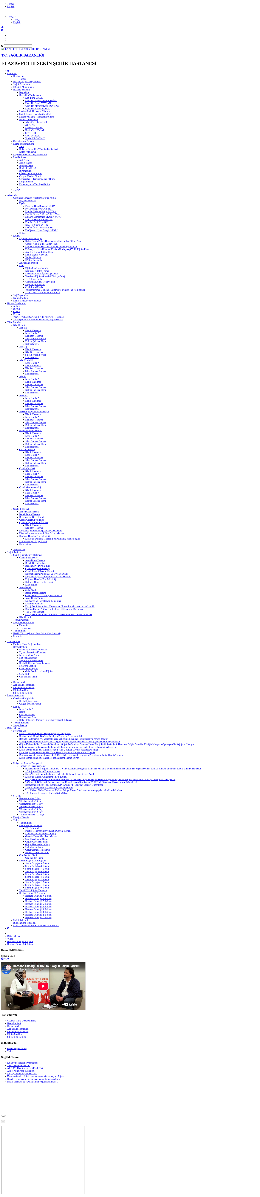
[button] (11, 16)
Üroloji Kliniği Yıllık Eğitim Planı (41, 244)
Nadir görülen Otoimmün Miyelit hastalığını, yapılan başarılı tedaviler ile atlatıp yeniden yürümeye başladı (69, 741)
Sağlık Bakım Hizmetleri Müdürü (35, 114)
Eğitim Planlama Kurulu (36, 268)
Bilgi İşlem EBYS (28, 168)
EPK (21, 265)
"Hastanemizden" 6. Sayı (31, 801)
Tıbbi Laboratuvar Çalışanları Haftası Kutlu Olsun (49, 787)
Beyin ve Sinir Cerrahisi (30, 430)
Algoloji (23, 376)
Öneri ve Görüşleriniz (23, 698)
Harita (22, 712)
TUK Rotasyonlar (33, 279)
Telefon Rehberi (21, 722)
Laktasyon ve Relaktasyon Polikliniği (43, 601)
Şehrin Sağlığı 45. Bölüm (37, 874)
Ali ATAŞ (30, 125)
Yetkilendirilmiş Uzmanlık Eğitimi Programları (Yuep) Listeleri (55, 290)
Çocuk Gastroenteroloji (30, 487)
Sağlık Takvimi (20, 920)
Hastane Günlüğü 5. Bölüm (38, 906)
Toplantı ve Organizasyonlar (32, 766)
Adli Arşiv (24, 160)
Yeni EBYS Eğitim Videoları (33, 890)
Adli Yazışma (25, 162)
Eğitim (16, 235)
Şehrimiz (17, 636)
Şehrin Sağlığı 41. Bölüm (37, 885)
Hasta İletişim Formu (29, 701)
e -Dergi (17, 795)
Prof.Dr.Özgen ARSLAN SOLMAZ (42, 214)
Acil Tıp (23, 327)
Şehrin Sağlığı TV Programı (32, 860)
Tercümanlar (25, 628)
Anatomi (23, 395)
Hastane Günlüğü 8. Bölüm (38, 898)
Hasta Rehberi (20, 647)
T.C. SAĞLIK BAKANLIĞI (22, 55)
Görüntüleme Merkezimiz (37, 849)
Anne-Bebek (19, 549)
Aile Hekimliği (26, 360)
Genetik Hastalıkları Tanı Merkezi (41, 836)
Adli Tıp (23, 346)
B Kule (16, 308)
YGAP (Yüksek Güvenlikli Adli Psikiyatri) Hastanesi (38, 317)
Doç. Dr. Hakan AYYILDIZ (39, 219)
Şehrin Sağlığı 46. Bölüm (37, 871)
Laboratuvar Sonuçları (23, 687)
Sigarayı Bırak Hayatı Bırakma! (22, 1073)
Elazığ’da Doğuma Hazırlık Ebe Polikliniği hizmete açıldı (52, 538)
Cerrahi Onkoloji (27, 449)
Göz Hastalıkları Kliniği (36, 839)
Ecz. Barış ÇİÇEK (34, 97)
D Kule (16, 314)
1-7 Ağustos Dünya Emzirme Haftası (42, 771)
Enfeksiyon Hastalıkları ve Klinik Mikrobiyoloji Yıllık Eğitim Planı (57, 249)
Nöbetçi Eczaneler (28, 657)
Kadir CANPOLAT (34, 130)
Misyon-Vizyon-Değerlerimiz (27, 81)
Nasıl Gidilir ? (32, 333)
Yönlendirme (13, 641)
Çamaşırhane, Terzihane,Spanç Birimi (37, 179)
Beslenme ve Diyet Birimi (31, 517)
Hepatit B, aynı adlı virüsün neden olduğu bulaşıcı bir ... (33, 1079)
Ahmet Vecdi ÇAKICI (36, 122)
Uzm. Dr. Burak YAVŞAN (38, 103)
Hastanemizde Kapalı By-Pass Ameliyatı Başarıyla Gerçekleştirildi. (51, 736)
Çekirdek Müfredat (34, 287)
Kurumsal (12, 73)
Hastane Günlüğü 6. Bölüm (38, 904)
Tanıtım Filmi (19, 630)
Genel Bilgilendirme (16, 1048)
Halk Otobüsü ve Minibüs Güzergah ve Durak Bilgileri (45, 720)
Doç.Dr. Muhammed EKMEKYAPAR (43, 217)
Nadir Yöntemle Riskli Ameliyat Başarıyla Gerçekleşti (45, 733)
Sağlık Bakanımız (21, 84)
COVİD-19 (24, 674)
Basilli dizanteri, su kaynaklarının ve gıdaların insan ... (33, 1081)
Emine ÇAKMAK (34, 127)
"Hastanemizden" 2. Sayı (31, 812)
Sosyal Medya (20, 725)
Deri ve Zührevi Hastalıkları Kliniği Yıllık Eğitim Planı (51, 246)
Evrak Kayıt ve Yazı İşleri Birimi (34, 184)
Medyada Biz (19, 730)
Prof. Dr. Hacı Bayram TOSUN (40, 206)
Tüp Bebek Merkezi (34, 611)
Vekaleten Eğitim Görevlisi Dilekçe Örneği (45, 276)
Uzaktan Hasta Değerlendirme (27, 644)
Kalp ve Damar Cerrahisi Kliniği (40, 833)
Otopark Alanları (27, 714)
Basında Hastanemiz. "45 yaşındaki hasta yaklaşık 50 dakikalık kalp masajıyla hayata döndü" (63, 739)
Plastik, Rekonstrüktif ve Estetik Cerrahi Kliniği (48, 831)
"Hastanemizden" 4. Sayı (31, 806)
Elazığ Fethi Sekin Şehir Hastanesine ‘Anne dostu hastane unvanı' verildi (59, 606)
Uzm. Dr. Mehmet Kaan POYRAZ (42, 106)
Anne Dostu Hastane (29, 511)
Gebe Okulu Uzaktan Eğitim (39, 671)
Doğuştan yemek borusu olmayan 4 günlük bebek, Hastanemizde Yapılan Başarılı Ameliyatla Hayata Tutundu (71, 755)
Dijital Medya (13, 728)
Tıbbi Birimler (14, 322)
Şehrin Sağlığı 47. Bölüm (37, 868)
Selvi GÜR (30, 133)
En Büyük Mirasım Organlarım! (22, 1062)
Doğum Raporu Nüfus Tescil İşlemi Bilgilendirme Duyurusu (54, 609)
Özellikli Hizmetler (22, 509)
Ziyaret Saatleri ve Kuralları (32, 652)
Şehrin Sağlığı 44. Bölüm (37, 877)
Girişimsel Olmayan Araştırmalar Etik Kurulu (34, 198)
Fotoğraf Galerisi (21, 817)
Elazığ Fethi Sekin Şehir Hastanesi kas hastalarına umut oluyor (49, 758)
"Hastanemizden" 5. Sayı (31, 804)
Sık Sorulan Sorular (22, 693)
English (10, 6)
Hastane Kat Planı (27, 717)
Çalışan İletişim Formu (30, 703)
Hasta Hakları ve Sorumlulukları (34, 663)
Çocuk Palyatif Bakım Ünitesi (33, 522)
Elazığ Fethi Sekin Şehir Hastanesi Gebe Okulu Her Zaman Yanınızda (58, 614)
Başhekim (24, 92)
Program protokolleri (35, 284)
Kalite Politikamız (27, 152)
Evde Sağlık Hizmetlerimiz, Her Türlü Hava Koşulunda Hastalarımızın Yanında (57, 752)
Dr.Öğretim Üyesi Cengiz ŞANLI (41, 230)
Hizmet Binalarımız (16, 303)
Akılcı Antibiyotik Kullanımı (20, 1071)
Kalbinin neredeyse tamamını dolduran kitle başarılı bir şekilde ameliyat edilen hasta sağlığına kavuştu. (67, 747)
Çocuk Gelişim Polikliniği (31, 519)
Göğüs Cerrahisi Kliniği (36, 841)
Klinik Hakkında (33, 330)
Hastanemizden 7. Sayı (30, 798)
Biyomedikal (25, 171)
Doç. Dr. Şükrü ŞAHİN (36, 225)
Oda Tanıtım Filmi (28, 676)
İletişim (22, 233)
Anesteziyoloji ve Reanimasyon (34, 411)
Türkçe (10, 3)
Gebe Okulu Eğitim (28, 668)
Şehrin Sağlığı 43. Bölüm (37, 879)
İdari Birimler (19, 157)
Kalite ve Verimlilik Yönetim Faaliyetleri (38, 149)
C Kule (16, 311)
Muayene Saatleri (27, 666)
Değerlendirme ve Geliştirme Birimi (30, 154)
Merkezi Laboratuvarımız (37, 852)
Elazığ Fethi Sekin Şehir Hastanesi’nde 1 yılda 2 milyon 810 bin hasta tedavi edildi (58, 749)
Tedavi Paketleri (21, 620)
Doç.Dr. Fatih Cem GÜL (37, 222)
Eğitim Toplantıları (34, 260)
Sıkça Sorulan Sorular (35, 338)
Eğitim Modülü (20, 298)
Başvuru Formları (27, 200)
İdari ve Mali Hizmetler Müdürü (34, 111)
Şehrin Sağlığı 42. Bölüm (37, 882)
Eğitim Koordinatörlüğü (30, 238)
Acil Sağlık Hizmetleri (23, 684)
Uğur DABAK (32, 135)
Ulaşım (16, 706)
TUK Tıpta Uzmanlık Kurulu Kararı (42, 292)
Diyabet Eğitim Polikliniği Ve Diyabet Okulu (40, 530)
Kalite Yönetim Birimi (23, 143)
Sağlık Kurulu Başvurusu (31, 660)
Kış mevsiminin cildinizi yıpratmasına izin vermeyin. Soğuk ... (36, 1076)
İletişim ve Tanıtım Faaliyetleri (27, 763)
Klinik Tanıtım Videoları (30, 825)
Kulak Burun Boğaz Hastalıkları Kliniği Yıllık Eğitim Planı (53, 241)
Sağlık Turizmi (14, 552)
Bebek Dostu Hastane (29, 514)
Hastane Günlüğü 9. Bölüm (38, 895)
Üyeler (22, 203)
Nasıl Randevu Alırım (29, 655)
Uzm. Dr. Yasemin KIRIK (37, 108)
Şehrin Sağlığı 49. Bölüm (37, 863)
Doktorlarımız (32, 344)
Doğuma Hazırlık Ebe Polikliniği (35, 536)
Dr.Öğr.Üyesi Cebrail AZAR (39, 227)
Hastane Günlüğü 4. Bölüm (38, 909)
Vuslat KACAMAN (35, 138)
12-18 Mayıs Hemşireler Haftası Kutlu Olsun (46, 793)
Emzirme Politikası (34, 603)
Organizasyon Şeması (23, 141)
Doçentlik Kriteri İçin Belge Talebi (41, 273)
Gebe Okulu (31, 590)
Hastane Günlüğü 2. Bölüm (38, 914)
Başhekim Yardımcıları (30, 95)
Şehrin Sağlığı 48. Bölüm (37, 866)
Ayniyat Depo (26, 165)
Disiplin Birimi (26, 181)
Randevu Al (19, 682)
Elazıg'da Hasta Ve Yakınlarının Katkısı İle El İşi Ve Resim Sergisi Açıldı (59, 774)
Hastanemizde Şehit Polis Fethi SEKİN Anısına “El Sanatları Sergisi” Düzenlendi (64, 785)
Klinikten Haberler (34, 336)
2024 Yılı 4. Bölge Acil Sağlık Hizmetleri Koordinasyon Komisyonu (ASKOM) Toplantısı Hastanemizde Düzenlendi (81, 782)
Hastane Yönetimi (21, 89)
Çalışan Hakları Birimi (30, 176)
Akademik (12, 195)
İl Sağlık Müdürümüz (23, 87)
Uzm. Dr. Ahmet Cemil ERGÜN (41, 100)
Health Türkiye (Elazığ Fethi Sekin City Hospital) (36, 633)
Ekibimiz (23, 625)
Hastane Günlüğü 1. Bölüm (38, 917)
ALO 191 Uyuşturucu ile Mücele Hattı (25, 1068)
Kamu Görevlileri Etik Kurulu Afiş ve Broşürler (36, 925)
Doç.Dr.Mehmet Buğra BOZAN (40, 211)
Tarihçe (22, 79)
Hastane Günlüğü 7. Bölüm (38, 901)
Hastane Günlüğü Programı (32, 893)
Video (16, 820)
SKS (21, 146)
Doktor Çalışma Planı (35, 341)
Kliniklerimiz (19, 325)
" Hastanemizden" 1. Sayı (31, 814)
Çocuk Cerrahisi (27, 468)
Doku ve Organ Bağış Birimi (33, 541)
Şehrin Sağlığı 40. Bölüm (37, 887)
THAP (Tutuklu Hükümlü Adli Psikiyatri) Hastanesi (38, 319)
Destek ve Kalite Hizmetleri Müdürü (36, 116)
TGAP (16, 189)
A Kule (16, 306)
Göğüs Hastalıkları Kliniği (37, 844)
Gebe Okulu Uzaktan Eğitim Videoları (43, 595)
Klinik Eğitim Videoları (36, 254)
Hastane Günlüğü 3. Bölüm (38, 912)
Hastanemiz (18, 76)
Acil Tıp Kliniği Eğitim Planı (39, 252)
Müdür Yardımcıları (28, 119)
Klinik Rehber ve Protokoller (27, 300)
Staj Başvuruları (20, 295)
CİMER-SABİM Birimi (30, 173)
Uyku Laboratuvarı (34, 847)
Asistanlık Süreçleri (28, 262)
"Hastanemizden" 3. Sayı (31, 809)
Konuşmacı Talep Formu (37, 271)
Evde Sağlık (25, 544)
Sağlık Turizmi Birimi (23, 622)
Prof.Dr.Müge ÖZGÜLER (38, 208)
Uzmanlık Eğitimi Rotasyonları (40, 281)
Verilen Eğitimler (33, 257)
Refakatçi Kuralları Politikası (33, 649)
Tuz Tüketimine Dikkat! (18, 1065)
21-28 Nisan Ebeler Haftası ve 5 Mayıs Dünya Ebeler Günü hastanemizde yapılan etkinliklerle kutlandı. (74, 790)
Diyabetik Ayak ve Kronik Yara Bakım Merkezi (42, 533)
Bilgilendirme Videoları (24, 923)
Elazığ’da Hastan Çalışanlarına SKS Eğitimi (46, 776)
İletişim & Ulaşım (15, 695)
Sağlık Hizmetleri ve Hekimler (27, 555)
